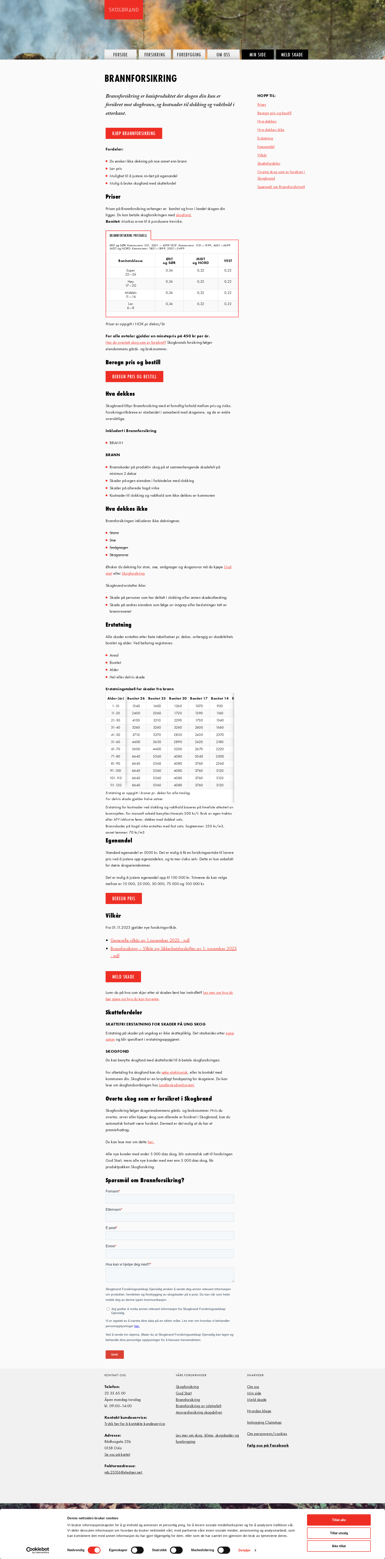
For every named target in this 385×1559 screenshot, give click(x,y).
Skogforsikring (133, 573)
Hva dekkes (267, 121)
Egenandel (266, 146)
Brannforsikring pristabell (128, 235)
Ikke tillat (339, 1546)
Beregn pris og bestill (274, 112)
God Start (184, 1393)
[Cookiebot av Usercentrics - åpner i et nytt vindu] (37, 1550)
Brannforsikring (188, 1399)
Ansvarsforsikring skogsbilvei (199, 1412)
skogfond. (183, 214)
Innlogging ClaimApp (264, 1422)
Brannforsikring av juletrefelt (198, 1405)
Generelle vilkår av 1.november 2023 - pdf (150, 940)
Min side (254, 1393)
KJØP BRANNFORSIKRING (134, 133)
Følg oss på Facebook (268, 1445)
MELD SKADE (123, 976)
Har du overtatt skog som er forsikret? (136, 342)
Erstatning (265, 138)
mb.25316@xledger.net (123, 1472)
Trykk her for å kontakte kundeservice (134, 1423)
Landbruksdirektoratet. (177, 1084)
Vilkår (262, 155)
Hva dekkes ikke (271, 129)
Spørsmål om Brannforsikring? (281, 186)
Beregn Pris (123, 898)
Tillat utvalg (339, 1533)
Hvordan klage (259, 1410)
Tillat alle (339, 1520)
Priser (261, 104)
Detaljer (244, 1550)
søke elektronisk (175, 1072)
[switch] (137, 1550)
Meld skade (257, 1399)
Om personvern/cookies (267, 1433)
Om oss (253, 1386)
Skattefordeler (268, 163)
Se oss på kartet (117, 1454)
